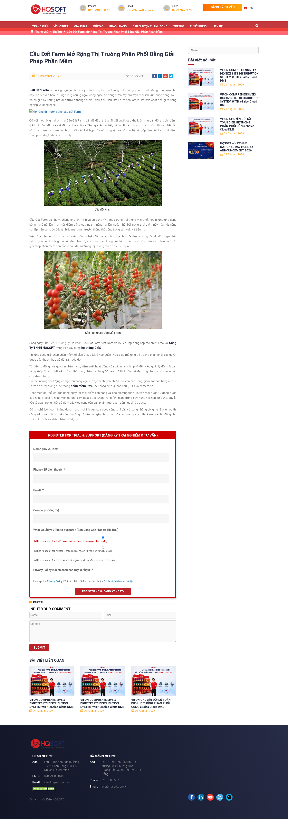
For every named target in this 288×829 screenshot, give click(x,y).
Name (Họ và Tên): (45, 449)
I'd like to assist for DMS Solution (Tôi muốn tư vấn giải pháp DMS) (70, 541)
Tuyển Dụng (198, 26)
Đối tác (98, 26)
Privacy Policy (54, 581)
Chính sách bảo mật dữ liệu (118, 581)
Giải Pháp (80, 26)
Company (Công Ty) (46, 510)
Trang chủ (40, 26)
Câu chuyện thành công (150, 26)
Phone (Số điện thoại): (49, 469)
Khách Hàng (118, 26)
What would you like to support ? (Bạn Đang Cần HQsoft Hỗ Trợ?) (75, 530)
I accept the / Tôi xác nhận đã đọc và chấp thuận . (83, 581)
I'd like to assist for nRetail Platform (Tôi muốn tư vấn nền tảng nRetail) (73, 550)
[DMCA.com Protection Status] (44, 788)
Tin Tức (178, 26)
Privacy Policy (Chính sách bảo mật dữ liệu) (63, 570)
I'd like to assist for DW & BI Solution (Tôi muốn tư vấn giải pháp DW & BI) (74, 560)
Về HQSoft (60, 26)
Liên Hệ (218, 26)
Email (38, 490)
